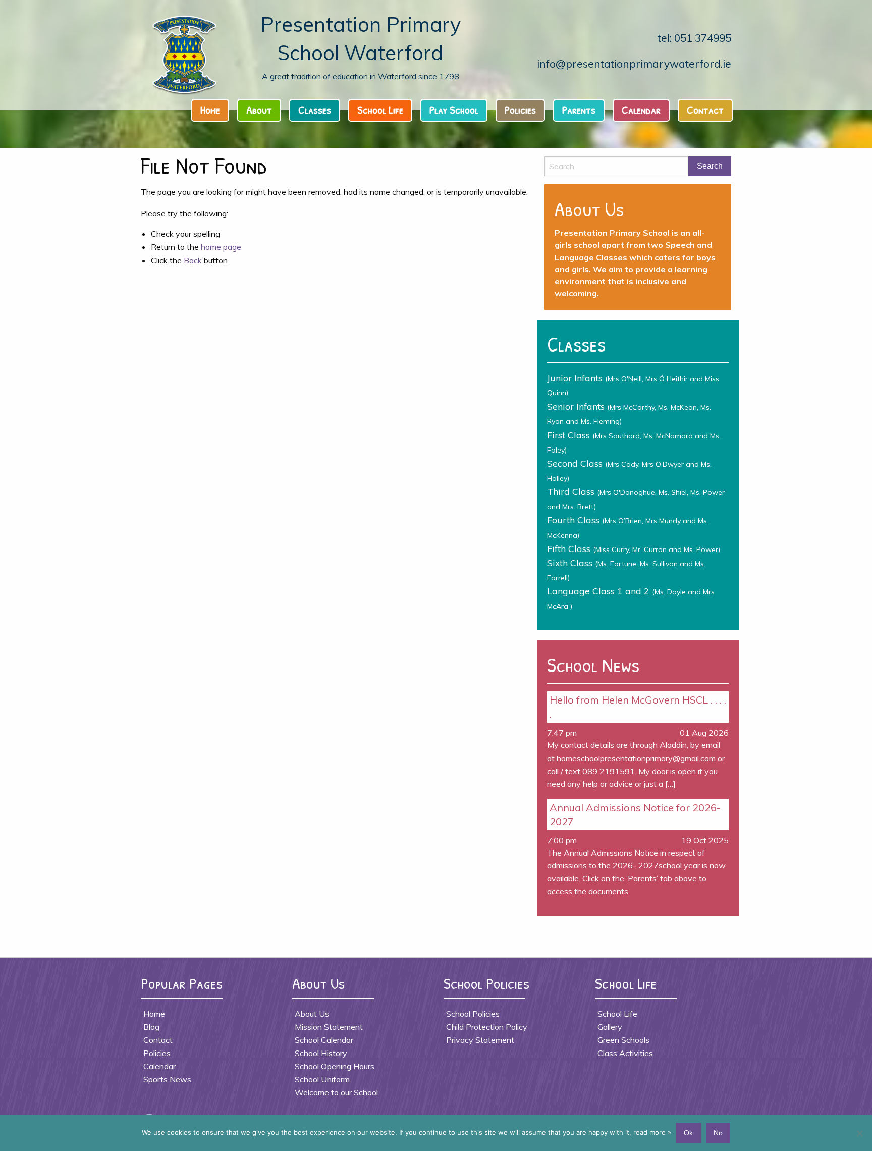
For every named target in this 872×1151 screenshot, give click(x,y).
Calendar (641, 109)
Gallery (609, 1027)
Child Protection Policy (486, 1027)
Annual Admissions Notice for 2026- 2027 (635, 814)
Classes (314, 109)
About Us (312, 1014)
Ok (688, 1133)
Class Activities (625, 1053)
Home (210, 109)
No (718, 1133)
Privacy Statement (480, 1040)
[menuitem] (213, 113)
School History (321, 1053)
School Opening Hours (334, 1066)
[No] (859, 1133)
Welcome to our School (336, 1092)
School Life (380, 109)
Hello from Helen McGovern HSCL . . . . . (638, 706)
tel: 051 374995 (694, 37)
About (259, 109)
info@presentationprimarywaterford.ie (634, 63)
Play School (453, 109)
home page (221, 247)
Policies (520, 109)
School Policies (473, 1014)
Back (193, 260)
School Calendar (324, 1040)
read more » (652, 1132)
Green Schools (623, 1040)
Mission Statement (329, 1027)
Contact (705, 109)
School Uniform (322, 1079)
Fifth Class (633, 548)
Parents (578, 109)
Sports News (167, 1079)
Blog (151, 1027)
